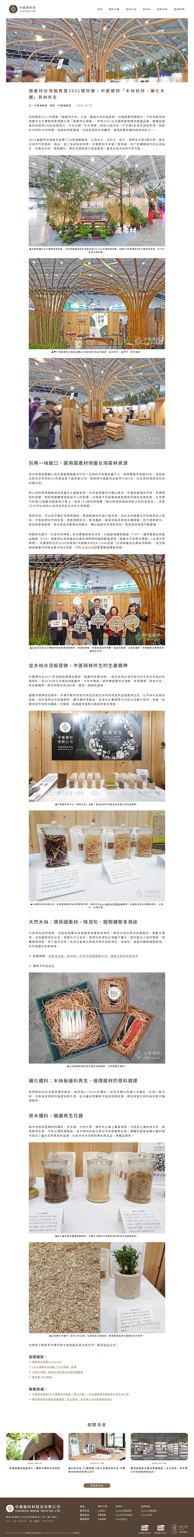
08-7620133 (20, 1521)
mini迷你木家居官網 (111, 904)
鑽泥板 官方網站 (42, 1377)
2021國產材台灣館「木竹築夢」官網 (54, 1367)
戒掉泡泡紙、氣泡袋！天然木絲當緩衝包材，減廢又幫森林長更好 (93, 956)
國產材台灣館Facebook (47, 1361)
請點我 (50, 966)
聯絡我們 (109, 1345)
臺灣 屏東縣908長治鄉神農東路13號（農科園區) (32, 1517)
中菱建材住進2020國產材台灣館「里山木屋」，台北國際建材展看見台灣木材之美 (80, 1394)
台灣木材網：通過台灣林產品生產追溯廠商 (57, 1372)
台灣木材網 (89, 547)
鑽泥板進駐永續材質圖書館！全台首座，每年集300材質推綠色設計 (72, 1399)
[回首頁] (22, 9)
